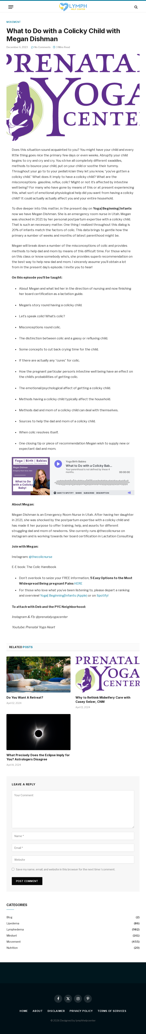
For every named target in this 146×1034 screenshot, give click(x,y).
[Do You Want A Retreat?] (38, 674)
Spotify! (102, 595)
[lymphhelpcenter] (73, 7)
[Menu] (10, 7)
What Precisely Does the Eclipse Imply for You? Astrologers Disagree (38, 757)
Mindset (11, 935)
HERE (78, 583)
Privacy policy (81, 1010)
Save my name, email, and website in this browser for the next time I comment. (65, 869)
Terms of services (112, 1010)
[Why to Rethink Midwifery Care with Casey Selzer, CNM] (107, 674)
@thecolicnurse (40, 557)
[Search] (136, 7)
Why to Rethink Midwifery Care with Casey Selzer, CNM (102, 700)
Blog (9, 917)
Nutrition (12, 947)
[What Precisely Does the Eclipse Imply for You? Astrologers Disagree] (38, 732)
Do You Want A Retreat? (24, 697)
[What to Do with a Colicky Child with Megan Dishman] (73, 97)
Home (24, 1010)
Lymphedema (15, 929)
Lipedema (12, 923)
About (38, 1010)
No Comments (42, 47)
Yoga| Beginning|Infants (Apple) (64, 595)
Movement (13, 22)
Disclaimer (56, 1010)
